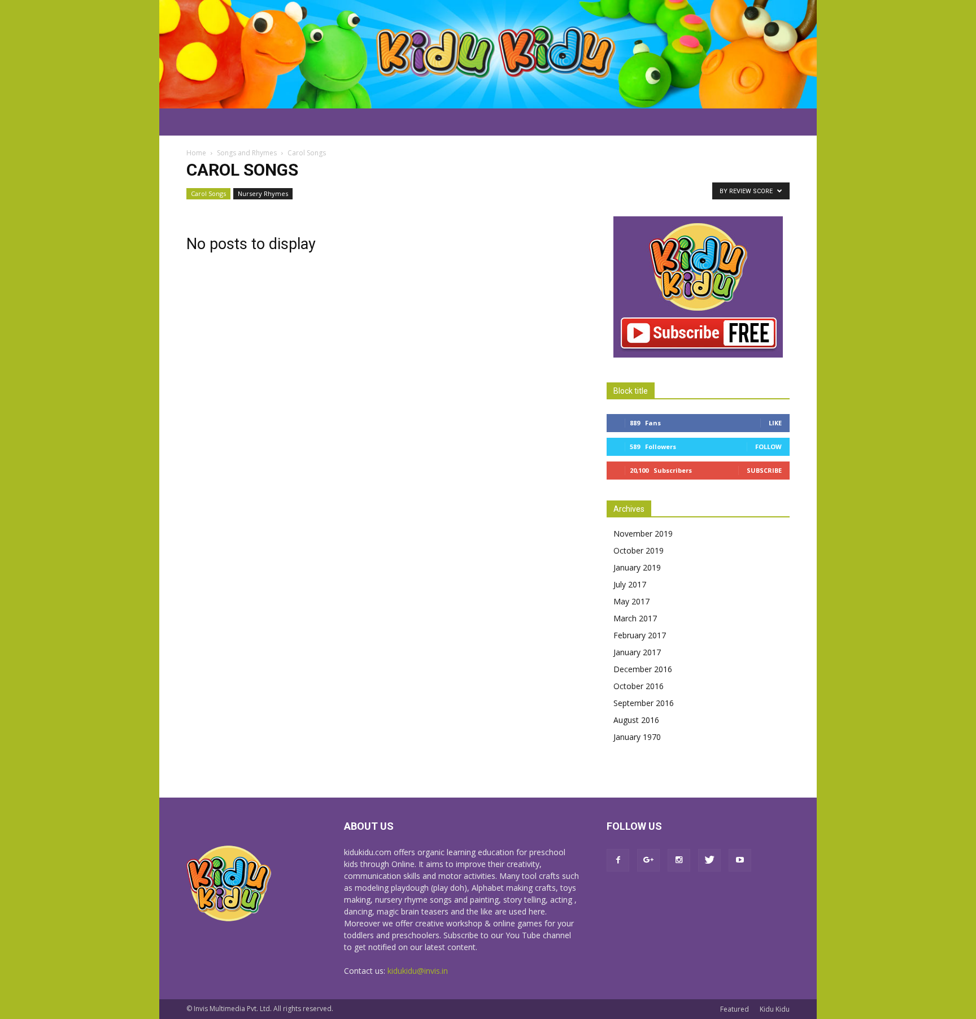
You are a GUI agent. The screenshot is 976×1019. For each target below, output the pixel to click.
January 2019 (637, 567)
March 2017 (635, 618)
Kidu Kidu (775, 1009)
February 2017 (639, 635)
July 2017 (629, 584)
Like (775, 423)
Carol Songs (208, 193)
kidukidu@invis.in (417, 970)
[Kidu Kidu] (488, 54)
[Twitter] (709, 860)
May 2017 (631, 601)
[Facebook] (618, 860)
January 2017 (637, 652)
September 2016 (643, 703)
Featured (734, 1009)
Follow (768, 446)
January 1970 (637, 736)
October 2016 (638, 686)
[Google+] (648, 860)
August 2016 (636, 720)
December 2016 (642, 669)
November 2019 (643, 533)
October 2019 (638, 550)
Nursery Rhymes (263, 193)
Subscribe (764, 470)
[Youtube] (740, 860)
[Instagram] (679, 860)
